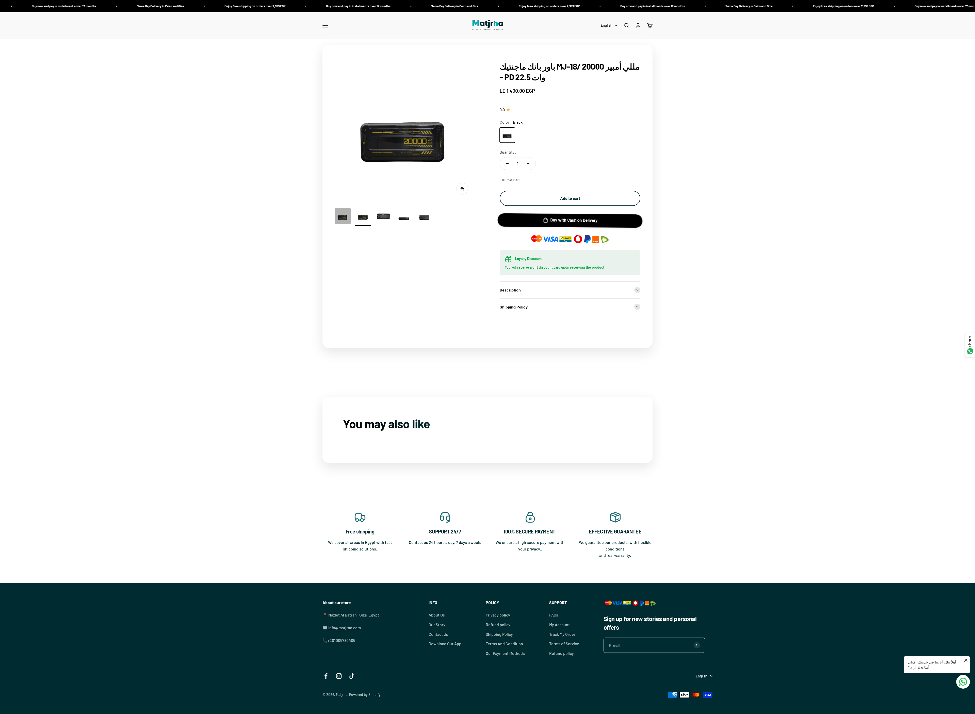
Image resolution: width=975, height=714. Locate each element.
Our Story (437, 624)
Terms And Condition (504, 643)
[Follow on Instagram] (338, 676)
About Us (437, 614)
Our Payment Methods (505, 653)
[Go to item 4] (404, 217)
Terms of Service (564, 643)
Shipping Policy (499, 634)
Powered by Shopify (365, 694)
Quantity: (508, 152)
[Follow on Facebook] (325, 676)
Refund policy (498, 624)
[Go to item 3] (383, 217)
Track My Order (562, 634)
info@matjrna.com (344, 627)
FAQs (553, 614)
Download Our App (445, 643)
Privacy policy (498, 614)
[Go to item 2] (363, 217)
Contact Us (438, 634)
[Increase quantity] (528, 163)
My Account (559, 624)
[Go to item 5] (424, 217)
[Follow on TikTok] (351, 676)
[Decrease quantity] (507, 163)
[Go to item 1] (343, 217)
